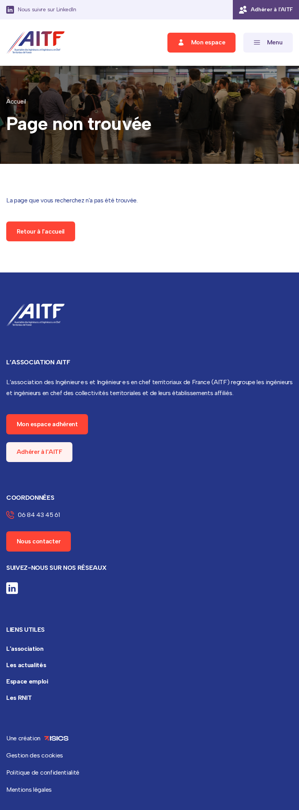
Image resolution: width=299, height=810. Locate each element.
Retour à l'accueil (41, 231)
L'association (25, 648)
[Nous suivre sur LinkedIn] (12, 588)
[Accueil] (35, 42)
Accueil (16, 101)
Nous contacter (39, 541)
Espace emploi (27, 681)
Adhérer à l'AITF (39, 451)
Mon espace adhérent (47, 424)
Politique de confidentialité (42, 772)
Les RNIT (19, 697)
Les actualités (26, 665)
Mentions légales (29, 789)
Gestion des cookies (34, 755)
